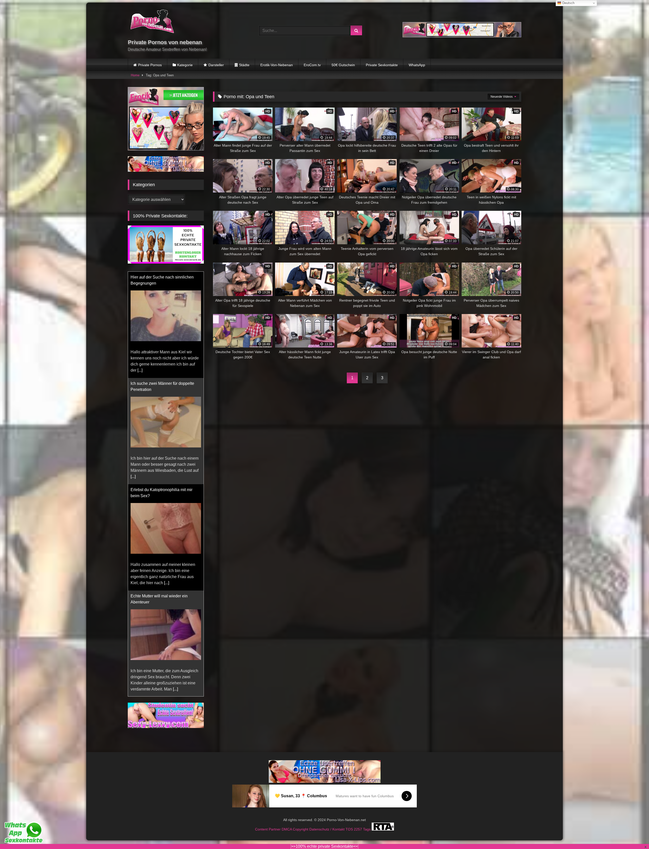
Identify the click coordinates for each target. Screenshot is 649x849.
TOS (350, 829)
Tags (367, 829)
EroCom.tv (312, 65)
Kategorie (185, 65)
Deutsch (567, 3)
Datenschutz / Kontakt (327, 829)
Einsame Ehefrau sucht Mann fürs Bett (165, 623)
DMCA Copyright (295, 829)
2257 (358, 829)
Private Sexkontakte (382, 65)
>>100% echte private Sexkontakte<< (324, 846)
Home (135, 75)
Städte (244, 65)
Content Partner (268, 829)
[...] (139, 291)
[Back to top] (633, 834)
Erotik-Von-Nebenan (276, 65)
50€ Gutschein (343, 65)
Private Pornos (150, 65)
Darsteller (216, 65)
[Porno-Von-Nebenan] (152, 22)
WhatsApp (417, 65)
